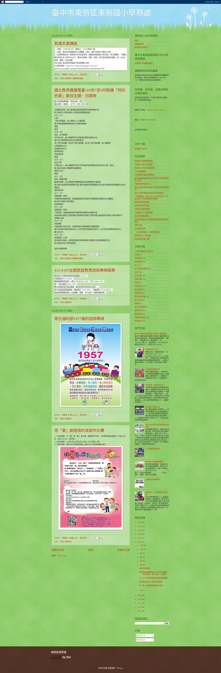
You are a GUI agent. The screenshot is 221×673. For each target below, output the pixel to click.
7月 (141, 561)
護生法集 (138, 225)
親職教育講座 (77, 78)
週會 (136, 303)
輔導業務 (138, 314)
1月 (141, 590)
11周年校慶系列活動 (143, 251)
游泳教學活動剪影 (152, 407)
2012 (140, 607)
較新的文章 (58, 550)
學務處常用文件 (141, 148)
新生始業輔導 (140, 307)
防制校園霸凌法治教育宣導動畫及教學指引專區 (152, 220)
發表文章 (141, 635)
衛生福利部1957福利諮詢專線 (79, 318)
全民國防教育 (140, 228)
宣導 (62, 78)
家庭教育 (68, 78)
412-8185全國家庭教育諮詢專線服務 (84, 270)
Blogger (120, 668)
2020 (140, 526)
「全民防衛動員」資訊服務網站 (147, 232)
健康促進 (138, 293)
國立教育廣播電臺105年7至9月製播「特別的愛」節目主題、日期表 (153, 573)
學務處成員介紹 (151, 349)
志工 (136, 265)
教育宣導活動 (140, 296)
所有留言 (141, 640)
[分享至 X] (97, 74)
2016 (140, 542)
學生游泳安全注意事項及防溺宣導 (157, 425)
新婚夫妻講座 (65, 43)
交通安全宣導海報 (152, 479)
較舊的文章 (124, 550)
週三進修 (138, 300)
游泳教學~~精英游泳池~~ (155, 385)
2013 (140, 603)
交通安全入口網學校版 (144, 212)
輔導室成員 (139, 310)
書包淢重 (138, 289)
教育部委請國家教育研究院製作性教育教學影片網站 (152, 179)
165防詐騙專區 (140, 171)
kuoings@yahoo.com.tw (156, 110)
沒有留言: (84, 74)
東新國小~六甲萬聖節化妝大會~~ (156, 493)
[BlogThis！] (94, 74)
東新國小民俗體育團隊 (144, 63)
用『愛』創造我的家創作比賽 (79, 430)
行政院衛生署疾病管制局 (144, 175)
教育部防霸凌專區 (142, 216)
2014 (140, 599)
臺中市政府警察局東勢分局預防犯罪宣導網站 (152, 188)
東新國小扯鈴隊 (141, 47)
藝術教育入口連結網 (143, 235)
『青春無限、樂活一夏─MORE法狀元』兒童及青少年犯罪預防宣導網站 (151, 197)
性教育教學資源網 (142, 205)
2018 (140, 534)
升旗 (136, 254)
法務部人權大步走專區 (144, 164)
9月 (141, 553)
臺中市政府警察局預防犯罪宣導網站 (149, 193)
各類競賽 (138, 261)
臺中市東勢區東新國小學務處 (101, 13)
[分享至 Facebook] (99, 74)
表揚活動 (138, 279)
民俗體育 (138, 258)
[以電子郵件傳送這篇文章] (92, 74)
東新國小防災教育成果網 (144, 168)
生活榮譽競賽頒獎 (152, 448)
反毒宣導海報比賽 (152, 369)
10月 (142, 549)
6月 (141, 565)
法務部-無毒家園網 (142, 209)
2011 (140, 611)
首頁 (90, 550)
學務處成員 (139, 44)
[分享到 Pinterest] (102, 74)
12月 (142, 545)
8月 (141, 557)
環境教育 (138, 321)
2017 (140, 538)
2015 (140, 595)
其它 (136, 272)
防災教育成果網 (141, 268)
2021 (140, 522)
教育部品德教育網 (142, 202)
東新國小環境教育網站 (144, 161)
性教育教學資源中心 (143, 184)
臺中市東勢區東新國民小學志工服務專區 (151, 333)
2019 (140, 530)
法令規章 (138, 275)
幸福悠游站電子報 (142, 239)
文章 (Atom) (62, 555)
